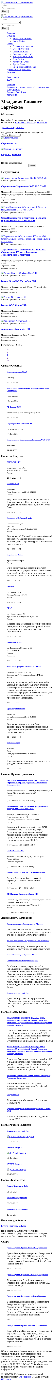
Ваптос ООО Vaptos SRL (14, 305)
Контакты (12, 72)
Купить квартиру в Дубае (18, 993)
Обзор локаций (20, 51)
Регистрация (13, 77)
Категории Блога (21, 61)
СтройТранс (25, 1377)
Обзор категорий (21, 49)
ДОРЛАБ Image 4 (14, 1147)
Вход (9, 79)
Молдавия (42, 122)
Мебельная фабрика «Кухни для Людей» (24, 666)
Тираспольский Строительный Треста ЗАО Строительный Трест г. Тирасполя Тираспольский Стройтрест (23, 252)
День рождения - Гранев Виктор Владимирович (27, 1248)
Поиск (4, 11)
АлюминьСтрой (13, 743)
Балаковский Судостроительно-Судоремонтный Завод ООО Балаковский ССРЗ (27, 807)
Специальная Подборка (24, 67)
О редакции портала (23, 46)
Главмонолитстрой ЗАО (17, 372)
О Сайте (11, 36)
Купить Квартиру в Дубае (18, 1186)
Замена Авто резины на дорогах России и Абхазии (28, 941)
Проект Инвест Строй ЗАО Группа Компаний (26, 872)
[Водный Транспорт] (11, 149)
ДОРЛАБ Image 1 (14, 1164)
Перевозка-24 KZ (14, 642)
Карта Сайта (19, 41)
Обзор (10, 43)
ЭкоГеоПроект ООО (15, 851)
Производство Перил (16, 708)
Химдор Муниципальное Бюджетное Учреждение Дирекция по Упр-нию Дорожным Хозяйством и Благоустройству (27, 782)
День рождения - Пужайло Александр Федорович (27, 1275)
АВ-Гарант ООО (14, 407)
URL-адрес (6, 1379)
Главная (11, 33)
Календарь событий (22, 54)
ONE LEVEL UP (14, 462)
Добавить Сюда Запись (12, 127)
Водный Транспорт (11, 154)
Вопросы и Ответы (22, 38)
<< (8, 350)
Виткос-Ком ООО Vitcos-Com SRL (19, 281)
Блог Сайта (18, 59)
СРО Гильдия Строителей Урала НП (22, 894)
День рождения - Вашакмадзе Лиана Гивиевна (26, 1296)
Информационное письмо (18, 1209)
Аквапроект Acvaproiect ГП (15, 329)
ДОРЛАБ (11, 586)
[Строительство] (9, 137)
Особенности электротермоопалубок (22, 960)
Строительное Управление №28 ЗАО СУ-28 (23, 186)
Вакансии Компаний (23, 56)
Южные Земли (13, 484)
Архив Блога (19, 64)
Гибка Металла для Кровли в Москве (22, 955)
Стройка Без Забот (15, 555)
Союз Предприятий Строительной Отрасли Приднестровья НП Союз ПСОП (23, 219)
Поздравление (13, 1094)
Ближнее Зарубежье (25, 122)
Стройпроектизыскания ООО (19, 423)
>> (8, 360)
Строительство (9, 143)
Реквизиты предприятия (17, 1198)
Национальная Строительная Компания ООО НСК (28, 440)
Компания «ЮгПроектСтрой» (19, 518)
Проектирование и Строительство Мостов (24, 924)
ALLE (9, 608)
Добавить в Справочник (19, 69)
